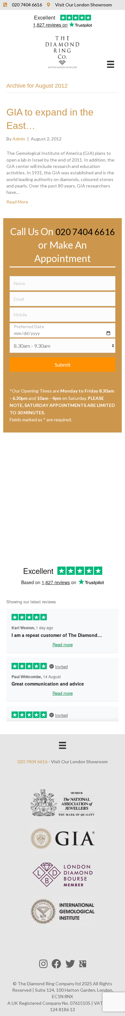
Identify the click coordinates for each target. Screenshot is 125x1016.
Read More (17, 201)
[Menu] (111, 64)
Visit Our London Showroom (79, 761)
